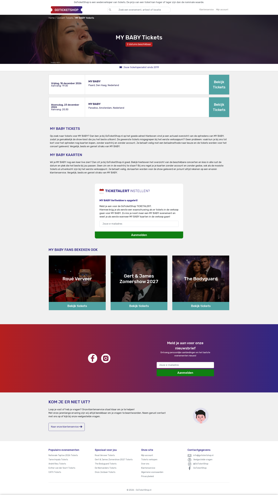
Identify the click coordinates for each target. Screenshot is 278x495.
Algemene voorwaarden (152, 472)
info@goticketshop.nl (203, 455)
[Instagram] (105, 358)
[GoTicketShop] (78, 10)
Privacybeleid (147, 476)
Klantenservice (148, 468)
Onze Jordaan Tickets (105, 472)
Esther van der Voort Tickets (62, 468)
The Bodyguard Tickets (106, 464)
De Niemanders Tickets (105, 468)
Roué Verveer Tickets (105, 455)
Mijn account (147, 455)
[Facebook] (92, 358)
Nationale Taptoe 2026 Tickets (63, 455)
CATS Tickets (55, 472)
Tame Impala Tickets (58, 459)
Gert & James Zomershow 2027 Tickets (114, 459)
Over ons (145, 464)
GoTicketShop (200, 468)
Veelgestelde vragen (202, 459)
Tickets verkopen (149, 459)
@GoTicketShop (200, 464)
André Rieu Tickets (57, 464)
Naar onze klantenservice (65, 426)
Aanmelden (139, 235)
